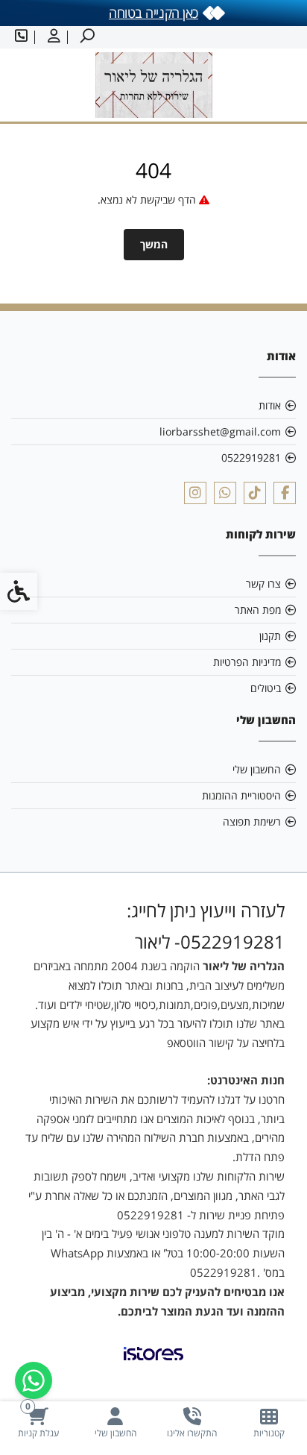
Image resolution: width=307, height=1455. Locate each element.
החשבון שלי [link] (256, 769)
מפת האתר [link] (258, 610)
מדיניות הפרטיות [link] (247, 662)
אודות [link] (270, 405)
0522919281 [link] (251, 457)
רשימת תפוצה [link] (252, 821)
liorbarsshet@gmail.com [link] (220, 431)
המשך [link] (154, 244)
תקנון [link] (270, 636)
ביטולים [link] (265, 688)
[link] (268, 1422)
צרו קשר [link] (263, 583)
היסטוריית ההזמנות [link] (241, 795)
